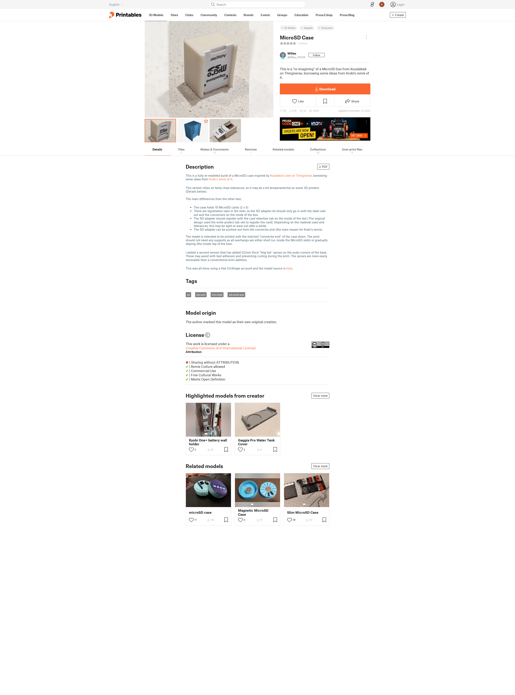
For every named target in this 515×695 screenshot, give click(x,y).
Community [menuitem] (209, 15)
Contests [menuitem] (230, 15)
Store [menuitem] (174, 15)
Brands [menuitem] (248, 15)
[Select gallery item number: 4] (262, 504)
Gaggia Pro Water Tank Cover (256, 442)
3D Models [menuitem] (156, 15)
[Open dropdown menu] (366, 37)
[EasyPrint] (372, 4)
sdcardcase (236, 294)
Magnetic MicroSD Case (253, 512)
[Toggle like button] (191, 449)
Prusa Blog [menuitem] (347, 15)
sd (188, 294)
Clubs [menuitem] (189, 15)
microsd (217, 294)
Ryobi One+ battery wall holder (208, 442)
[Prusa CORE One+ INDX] (325, 129)
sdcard (200, 294)
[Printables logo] (125, 15)
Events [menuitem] (265, 15)
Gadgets (308, 27)
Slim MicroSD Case (302, 512)
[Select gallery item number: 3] (259, 504)
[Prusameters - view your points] (381, 4)
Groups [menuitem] (282, 15)
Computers (327, 27)
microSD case (200, 512)
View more (320, 395)
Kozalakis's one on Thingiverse (291, 175)
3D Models (290, 27)
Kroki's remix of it (220, 179)
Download (327, 89)
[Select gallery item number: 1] (206, 434)
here (289, 268)
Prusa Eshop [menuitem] (324, 15)
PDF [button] (325, 166)
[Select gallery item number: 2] (210, 434)
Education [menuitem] (301, 15)
